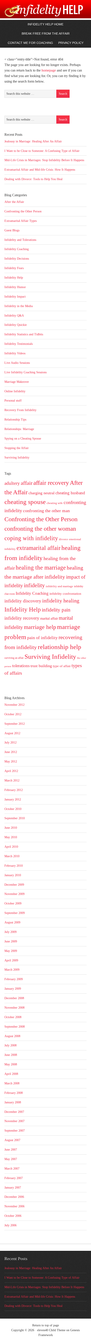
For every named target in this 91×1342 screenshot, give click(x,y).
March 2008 (11, 1083)
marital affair (49, 618)
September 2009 (14, 913)
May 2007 (10, 1159)
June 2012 (10, 752)
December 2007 (14, 1112)
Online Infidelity (14, 391)
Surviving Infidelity (16, 457)
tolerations (21, 665)
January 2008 (12, 1102)
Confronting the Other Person (23, 211)
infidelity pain (56, 610)
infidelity (34, 585)
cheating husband (70, 493)
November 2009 (14, 894)
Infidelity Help (13, 277)
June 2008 (10, 1055)
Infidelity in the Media (18, 306)
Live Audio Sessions (17, 362)
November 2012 (14, 704)
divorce (63, 539)
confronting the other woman (40, 528)
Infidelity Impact (15, 296)
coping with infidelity (31, 538)
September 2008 (14, 1026)
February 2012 (13, 790)
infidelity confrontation (65, 593)
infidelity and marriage (59, 586)
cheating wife (55, 503)
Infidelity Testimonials (18, 343)
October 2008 (12, 1017)
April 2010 (11, 846)
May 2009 (10, 951)
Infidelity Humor (15, 287)
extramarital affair (39, 548)
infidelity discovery (22, 601)
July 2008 (10, 1045)
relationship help (59, 646)
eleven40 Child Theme (51, 1330)
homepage (49, 70)
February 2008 (13, 1093)
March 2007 (11, 1168)
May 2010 (10, 837)
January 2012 (12, 799)
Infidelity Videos (14, 353)
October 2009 (12, 903)
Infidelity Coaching (16, 249)
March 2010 (11, 856)
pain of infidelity (42, 637)
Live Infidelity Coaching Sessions (25, 372)
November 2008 (14, 1007)
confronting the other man (46, 510)
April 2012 (11, 771)
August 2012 (12, 733)
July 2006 (10, 1225)
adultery (12, 483)
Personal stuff (13, 400)
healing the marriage (41, 567)
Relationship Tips (15, 419)
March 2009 (11, 969)
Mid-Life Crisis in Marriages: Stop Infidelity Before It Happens (44, 160)
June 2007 (10, 1149)
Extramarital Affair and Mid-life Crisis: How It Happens (39, 169)
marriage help (40, 627)
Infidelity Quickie (15, 325)
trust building (41, 666)
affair (26, 483)
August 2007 (12, 1140)
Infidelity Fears (14, 268)
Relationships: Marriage (19, 429)
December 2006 (14, 1197)
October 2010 (12, 809)
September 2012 (14, 723)
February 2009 (13, 979)
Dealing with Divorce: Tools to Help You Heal (33, 179)
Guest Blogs (11, 230)
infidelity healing (60, 601)
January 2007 (12, 1187)
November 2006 (14, 1206)
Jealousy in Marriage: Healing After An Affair (33, 141)
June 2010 (10, 827)
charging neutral (41, 493)
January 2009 (12, 988)
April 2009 (11, 960)
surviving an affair (14, 657)
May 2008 (10, 1064)
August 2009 (12, 922)
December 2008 (14, 998)
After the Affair (14, 202)
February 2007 (13, 1178)
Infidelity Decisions (16, 258)
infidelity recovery (21, 618)
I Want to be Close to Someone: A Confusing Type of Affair (42, 151)
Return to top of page (45, 1325)
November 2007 (14, 1121)
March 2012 (11, 780)
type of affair (62, 666)
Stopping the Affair (16, 448)
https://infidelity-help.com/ (29, 14)
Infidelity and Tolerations (20, 240)
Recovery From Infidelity (20, 410)
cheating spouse (25, 501)
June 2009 (10, 941)
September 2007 (14, 1130)
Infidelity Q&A (14, 315)
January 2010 (12, 875)
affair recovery (51, 482)
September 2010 (14, 818)
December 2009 (14, 884)
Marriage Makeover (16, 381)
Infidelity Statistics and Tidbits (23, 334)
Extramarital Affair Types (20, 221)
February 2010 (13, 865)
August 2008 (12, 1036)
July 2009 (10, 932)
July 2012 (10, 742)
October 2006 (12, 1215)
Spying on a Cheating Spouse (22, 438)
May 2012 (10, 761)
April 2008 (11, 1074)
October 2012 (12, 714)
